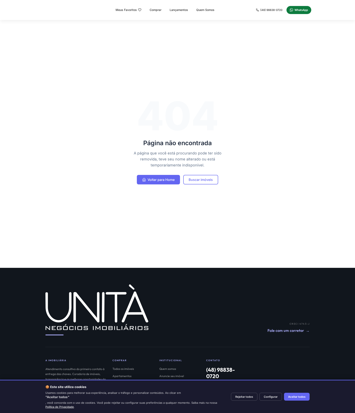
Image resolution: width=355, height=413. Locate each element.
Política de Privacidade (59, 406)
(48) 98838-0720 (271, 10)
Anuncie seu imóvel (171, 376)
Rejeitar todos (244, 396)
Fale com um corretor (288, 330)
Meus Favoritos (126, 10)
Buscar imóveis (201, 180)
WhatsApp (301, 10)
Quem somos (167, 369)
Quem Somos (205, 10)
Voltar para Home (161, 180)
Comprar (155, 10)
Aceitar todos (296, 396)
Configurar (271, 396)
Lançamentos (179, 10)
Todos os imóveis (123, 369)
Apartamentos (121, 376)
